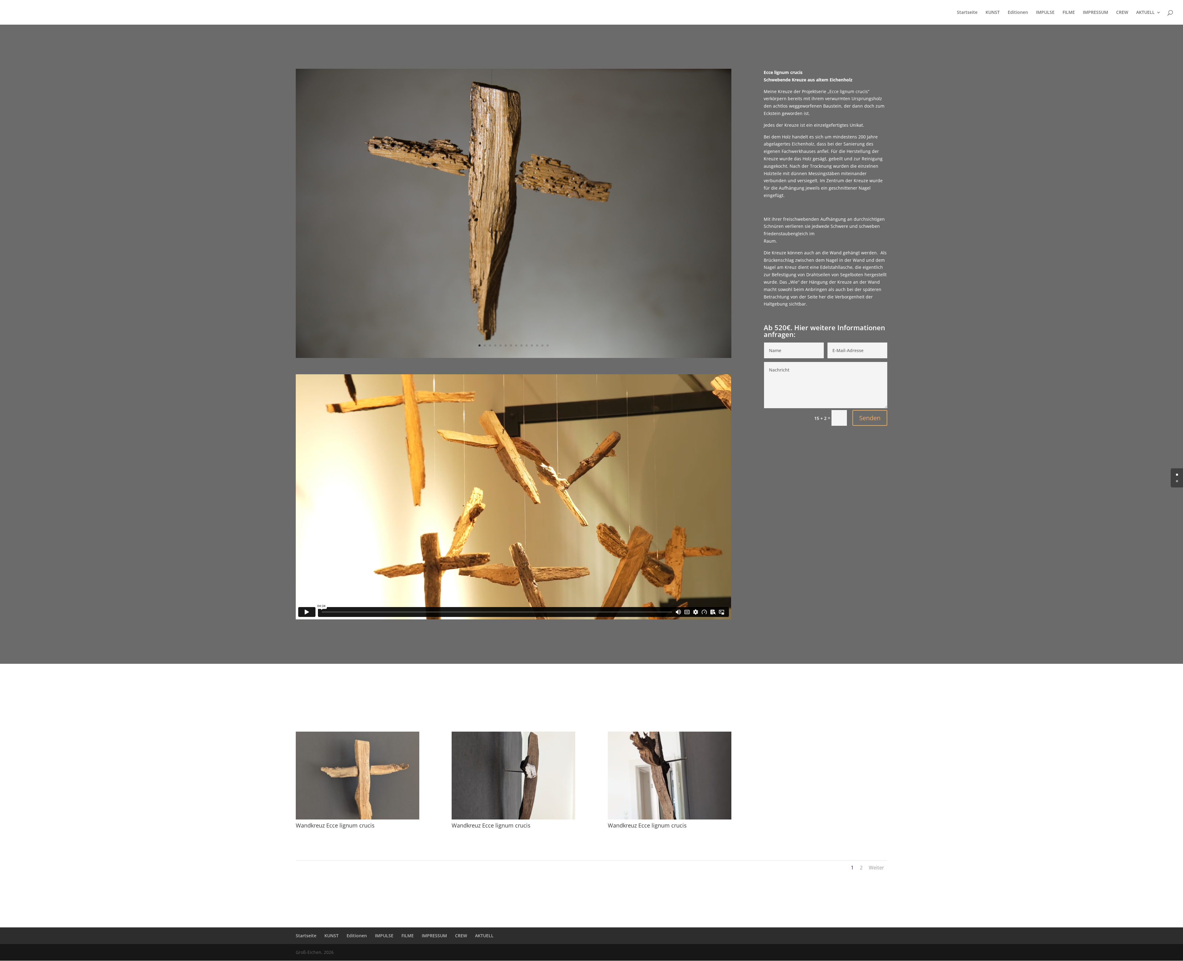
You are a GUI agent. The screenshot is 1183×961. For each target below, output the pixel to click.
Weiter (876, 867)
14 (548, 345)
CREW (1122, 12)
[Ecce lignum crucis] (513, 356)
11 (532, 345)
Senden (869, 418)
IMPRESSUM (1095, 12)
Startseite (967, 12)
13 (542, 345)
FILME (1069, 12)
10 (527, 345)
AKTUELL (1145, 12)
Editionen (1018, 12)
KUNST (993, 12)
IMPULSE (1045, 12)
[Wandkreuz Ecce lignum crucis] (357, 818)
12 (537, 345)
